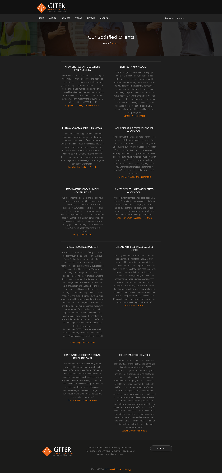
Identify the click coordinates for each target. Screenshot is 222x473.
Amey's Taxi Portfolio (82, 234)
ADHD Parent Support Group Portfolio (134, 177)
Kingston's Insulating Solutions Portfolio (82, 105)
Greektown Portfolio (134, 305)
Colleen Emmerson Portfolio (134, 431)
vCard (181, 18)
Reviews (91, 18)
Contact (171, 18)
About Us (104, 18)
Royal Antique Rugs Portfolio (82, 343)
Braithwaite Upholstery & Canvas (82, 400)
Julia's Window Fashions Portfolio (82, 167)
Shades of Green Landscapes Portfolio (134, 218)
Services (66, 18)
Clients (52, 18)
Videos (78, 18)
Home (41, 18)
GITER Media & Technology (117, 469)
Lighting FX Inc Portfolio (134, 116)
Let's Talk (161, 448)
